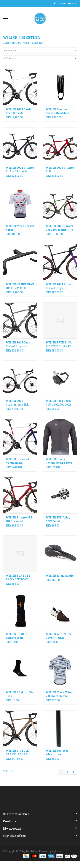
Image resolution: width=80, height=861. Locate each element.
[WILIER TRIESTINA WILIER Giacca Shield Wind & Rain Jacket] (60, 437)
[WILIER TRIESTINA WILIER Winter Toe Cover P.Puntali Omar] (60, 612)
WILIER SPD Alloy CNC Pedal (58, 519)
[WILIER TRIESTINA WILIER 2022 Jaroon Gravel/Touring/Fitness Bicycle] (60, 204)
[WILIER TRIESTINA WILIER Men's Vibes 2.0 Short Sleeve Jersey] (60, 670)
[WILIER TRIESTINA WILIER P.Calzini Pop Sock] (20, 670)
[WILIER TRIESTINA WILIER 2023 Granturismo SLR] (20, 378)
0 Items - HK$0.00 (67, 3)
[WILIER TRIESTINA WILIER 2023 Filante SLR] (60, 145)
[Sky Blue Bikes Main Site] (46, 18)
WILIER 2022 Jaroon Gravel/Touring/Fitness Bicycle (60, 228)
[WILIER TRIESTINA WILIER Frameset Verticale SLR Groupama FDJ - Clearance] (20, 437)
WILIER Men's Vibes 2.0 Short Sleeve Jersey (59, 694)
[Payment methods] (26, 855)
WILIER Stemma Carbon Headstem (57, 111)
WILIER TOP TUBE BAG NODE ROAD (18, 577)
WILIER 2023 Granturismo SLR (17, 402)
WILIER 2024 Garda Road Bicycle (18, 111)
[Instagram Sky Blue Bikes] (43, 797)
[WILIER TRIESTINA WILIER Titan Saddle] (60, 553)
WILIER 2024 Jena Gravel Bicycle (18, 344)
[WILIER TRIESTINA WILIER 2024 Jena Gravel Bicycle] (20, 320)
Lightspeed (57, 851)
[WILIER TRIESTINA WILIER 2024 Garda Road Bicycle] (20, 87)
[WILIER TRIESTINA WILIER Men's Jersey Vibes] (20, 204)
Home (6, 42)
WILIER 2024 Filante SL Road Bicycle (20, 169)
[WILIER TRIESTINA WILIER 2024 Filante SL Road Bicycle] (20, 145)
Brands (16, 42)
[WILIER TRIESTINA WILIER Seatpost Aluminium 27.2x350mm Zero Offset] (60, 728)
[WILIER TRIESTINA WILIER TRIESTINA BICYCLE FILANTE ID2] (60, 320)
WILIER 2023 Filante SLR (60, 169)
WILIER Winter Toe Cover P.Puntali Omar (59, 636)
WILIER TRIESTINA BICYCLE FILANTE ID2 (59, 344)
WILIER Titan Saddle (59, 575)
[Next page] (73, 771)
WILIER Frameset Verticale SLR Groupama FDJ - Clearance (17, 461)
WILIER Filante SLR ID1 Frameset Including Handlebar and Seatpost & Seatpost (20, 519)
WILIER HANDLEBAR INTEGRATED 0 (20, 286)
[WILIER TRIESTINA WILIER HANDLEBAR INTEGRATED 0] (20, 262)
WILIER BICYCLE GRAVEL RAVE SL (17, 752)
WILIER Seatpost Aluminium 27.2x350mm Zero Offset (58, 752)
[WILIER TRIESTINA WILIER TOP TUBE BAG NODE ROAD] (20, 553)
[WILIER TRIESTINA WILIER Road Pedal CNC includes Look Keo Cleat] (60, 378)
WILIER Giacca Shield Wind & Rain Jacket (59, 461)
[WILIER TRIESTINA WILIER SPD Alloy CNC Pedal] (60, 495)
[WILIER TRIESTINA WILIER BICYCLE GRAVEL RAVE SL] (20, 728)
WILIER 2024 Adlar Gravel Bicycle (58, 286)
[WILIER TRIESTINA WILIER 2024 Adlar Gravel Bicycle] (60, 262)
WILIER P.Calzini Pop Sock (20, 694)
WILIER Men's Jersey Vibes (20, 227)
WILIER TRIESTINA (33, 42)
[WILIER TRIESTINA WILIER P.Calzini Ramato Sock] (20, 612)
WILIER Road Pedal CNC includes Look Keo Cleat (58, 402)
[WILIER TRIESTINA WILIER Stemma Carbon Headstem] (60, 87)
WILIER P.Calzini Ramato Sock (17, 635)
